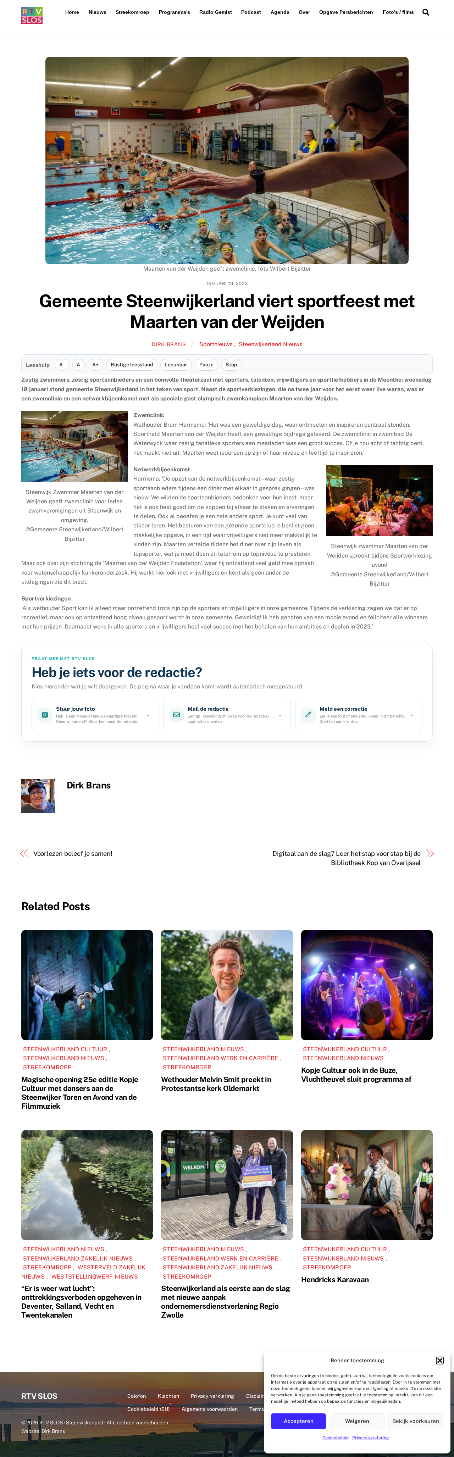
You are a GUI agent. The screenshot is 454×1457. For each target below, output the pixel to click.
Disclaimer (258, 1396)
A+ (95, 364)
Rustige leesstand (132, 364)
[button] (439, 1360)
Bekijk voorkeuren (415, 1421)
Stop (231, 364)
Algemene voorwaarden (210, 1409)
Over (304, 12)
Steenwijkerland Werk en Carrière (220, 1058)
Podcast (251, 12)
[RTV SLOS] (32, 21)
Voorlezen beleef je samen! (73, 853)
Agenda (280, 12)
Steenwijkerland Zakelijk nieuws (78, 1258)
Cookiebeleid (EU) (148, 1409)
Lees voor (176, 364)
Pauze (206, 364)
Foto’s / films (398, 12)
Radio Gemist (215, 12)
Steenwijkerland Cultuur (65, 1049)
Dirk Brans (169, 344)
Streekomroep (132, 12)
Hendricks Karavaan (335, 1279)
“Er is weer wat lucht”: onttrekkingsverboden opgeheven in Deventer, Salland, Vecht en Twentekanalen (81, 1301)
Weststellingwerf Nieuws (94, 1276)
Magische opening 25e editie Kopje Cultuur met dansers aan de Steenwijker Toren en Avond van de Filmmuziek (79, 1092)
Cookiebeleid (335, 1437)
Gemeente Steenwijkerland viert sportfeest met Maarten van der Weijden (227, 311)
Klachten (168, 1396)
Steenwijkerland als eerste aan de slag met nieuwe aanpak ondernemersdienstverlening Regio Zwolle (225, 1301)
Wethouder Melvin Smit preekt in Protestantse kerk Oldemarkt (216, 1084)
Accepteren (299, 1421)
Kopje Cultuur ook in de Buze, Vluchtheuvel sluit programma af (356, 1075)
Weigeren (357, 1421)
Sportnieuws (215, 344)
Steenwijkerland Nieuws (270, 344)
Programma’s (174, 12)
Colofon (136, 1396)
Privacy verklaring (370, 1437)
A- (62, 364)
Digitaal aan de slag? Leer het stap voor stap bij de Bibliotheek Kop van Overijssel (346, 858)
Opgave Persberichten (346, 12)
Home (72, 12)
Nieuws (97, 12)
